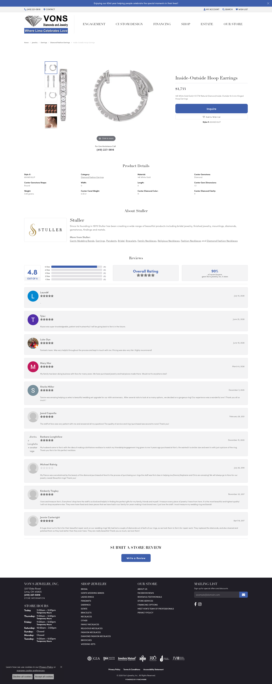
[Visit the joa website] (164, 658)
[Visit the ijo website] (109, 658)
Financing (162, 24)
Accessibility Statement (153, 669)
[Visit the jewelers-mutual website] (127, 658)
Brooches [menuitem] (86, 640)
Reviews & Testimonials (150, 596)
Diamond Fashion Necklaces (222, 240)
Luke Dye (45, 339)
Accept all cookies (44, 676)
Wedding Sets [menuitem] (88, 644)
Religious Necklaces (169, 240)
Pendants (111, 240)
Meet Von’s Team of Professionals (156, 608)
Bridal (121, 240)
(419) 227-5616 (105, 149)
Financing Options (148, 604)
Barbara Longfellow (51, 436)
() (104, 266)
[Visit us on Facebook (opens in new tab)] (195, 604)
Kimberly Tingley (49, 490)
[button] (211, 9)
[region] (106, 95)
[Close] (268, 3)
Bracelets (131, 240)
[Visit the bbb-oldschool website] (142, 658)
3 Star (47, 273)
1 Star (47, 279)
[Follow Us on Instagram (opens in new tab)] (199, 604)
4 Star (47, 270)
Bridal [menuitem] (84, 589)
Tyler (42, 316)
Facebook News (146, 592)
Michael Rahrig (48, 464)
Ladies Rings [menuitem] (87, 596)
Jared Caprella (48, 413)
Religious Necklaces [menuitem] (91, 628)
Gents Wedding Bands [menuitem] (92, 592)
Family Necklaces (147, 240)
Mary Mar (45, 363)
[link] (32, 9)
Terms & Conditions (131, 669)
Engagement (94, 24)
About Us (142, 589)
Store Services (145, 600)
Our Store (233, 24)
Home (26, 42)
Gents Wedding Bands (82, 240)
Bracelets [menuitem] (86, 612)
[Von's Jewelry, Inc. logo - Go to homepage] (49, 24)
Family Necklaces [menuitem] (90, 624)
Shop (185, 24)
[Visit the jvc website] (179, 658)
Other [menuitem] (84, 620)
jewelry (34, 42)
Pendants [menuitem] (86, 600)
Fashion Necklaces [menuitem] (91, 632)
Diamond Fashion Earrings (60, 42)
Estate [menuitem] (84, 608)
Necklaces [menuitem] (86, 616)
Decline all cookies (22, 676)
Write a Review (136, 558)
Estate (207, 24)
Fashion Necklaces (191, 240)
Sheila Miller (47, 386)
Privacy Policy (145, 612)
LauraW (44, 292)
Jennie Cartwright (50, 517)
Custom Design (129, 24)
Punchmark (141, 679)
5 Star (47, 266)
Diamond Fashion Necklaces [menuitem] (96, 636)
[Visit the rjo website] (153, 658)
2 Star (47, 276)
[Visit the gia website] (93, 658)
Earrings (44, 42)
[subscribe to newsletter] (243, 595)
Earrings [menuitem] (86, 604)
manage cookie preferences (31, 670)
